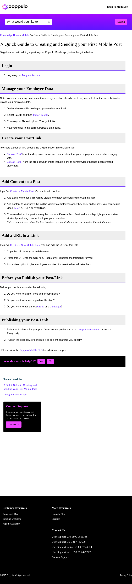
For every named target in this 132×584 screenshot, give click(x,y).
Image (17, 208)
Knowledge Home (10, 35)
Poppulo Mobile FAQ (31, 350)
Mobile (25, 35)
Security (56, 519)
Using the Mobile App (15, 394)
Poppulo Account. (31, 75)
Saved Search (92, 329)
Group (40, 306)
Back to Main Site (117, 6)
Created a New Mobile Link (25, 245)
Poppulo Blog (58, 514)
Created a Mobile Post (22, 191)
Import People (40, 115)
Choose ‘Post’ (14, 154)
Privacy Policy (126, 575)
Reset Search (49, 22)
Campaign (55, 306)
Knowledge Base (11, 514)
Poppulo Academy (11, 523)
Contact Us (14, 424)
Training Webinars (12, 519)
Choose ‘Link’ (15, 161)
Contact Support (60, 557)
